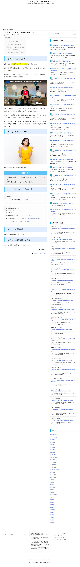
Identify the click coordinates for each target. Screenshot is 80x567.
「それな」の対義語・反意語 (14, 52)
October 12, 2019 (24, 199)
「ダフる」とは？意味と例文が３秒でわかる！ (61, 239)
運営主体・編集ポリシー (60, 539)
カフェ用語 (52, 442)
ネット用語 (52, 459)
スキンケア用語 (53, 457)
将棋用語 (52, 492)
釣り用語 (52, 520)
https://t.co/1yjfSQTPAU (39, 544)
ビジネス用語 (53, 464)
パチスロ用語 (53, 462)
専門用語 (52, 489)
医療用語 (52, 482)
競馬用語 (52, 502)
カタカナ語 (52, 439)
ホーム (5, 29)
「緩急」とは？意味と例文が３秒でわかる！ (63, 53)
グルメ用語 (52, 444)
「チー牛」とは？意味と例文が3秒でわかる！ (63, 45)
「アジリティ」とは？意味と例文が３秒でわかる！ (62, 309)
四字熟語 (52, 484)
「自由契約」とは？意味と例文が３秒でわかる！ (62, 400)
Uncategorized (53, 434)
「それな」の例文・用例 (13, 44)
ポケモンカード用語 (54, 469)
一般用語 (52, 479)
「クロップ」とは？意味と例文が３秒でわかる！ (62, 280)
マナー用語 (52, 472)
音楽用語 (52, 522)
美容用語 (52, 504)
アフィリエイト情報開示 (60, 534)
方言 (51, 497)
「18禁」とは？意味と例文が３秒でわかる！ (63, 203)
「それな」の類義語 (12, 49)
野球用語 (52, 517)
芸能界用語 (52, 510)
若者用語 (11, 29)
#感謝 (34, 545)
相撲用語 (52, 499)
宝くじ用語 (52, 487)
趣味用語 (52, 515)
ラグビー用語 (53, 477)
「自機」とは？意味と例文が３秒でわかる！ (63, 167)
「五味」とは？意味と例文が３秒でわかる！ (63, 61)
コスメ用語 (52, 449)
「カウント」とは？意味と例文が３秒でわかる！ (64, 87)
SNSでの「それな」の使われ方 (15, 47)
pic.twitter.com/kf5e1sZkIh (34, 218)
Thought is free (48, 562)
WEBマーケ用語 (53, 437)
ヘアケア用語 (53, 467)
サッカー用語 (53, 454)
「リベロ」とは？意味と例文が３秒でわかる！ (61, 329)
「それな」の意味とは (12, 41)
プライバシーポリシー (59, 535)
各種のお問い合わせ (59, 537)
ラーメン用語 (53, 474)
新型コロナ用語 (53, 494)
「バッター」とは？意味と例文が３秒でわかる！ (62, 420)
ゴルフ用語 (52, 452)
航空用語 (52, 507)
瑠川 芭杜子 (43, 253)
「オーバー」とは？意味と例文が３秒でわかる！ (62, 300)
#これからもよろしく (40, 545)
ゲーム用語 (52, 447)
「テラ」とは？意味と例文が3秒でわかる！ (62, 159)
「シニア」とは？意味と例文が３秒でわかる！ (63, 133)
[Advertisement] (40, 17)
